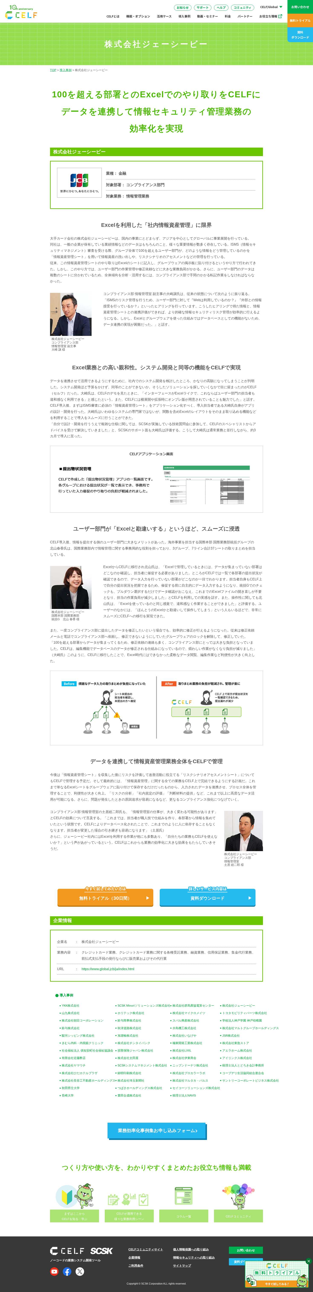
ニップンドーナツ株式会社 (190, 1065)
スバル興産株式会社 (185, 1020)
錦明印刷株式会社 (129, 1073)
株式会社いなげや (184, 1035)
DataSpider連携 (160, 3)
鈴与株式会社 (71, 1028)
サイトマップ (182, 1265)
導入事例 (184, 16)
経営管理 (200, 4)
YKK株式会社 (70, 1005)
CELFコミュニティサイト (145, 1249)
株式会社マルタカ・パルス (190, 1080)
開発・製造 (175, 4)
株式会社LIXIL (181, 1050)
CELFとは (112, 16)
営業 (86, 4)
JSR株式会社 (231, 1035)
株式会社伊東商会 (184, 1058)
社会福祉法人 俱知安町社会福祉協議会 (87, 1050)
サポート (203, 7)
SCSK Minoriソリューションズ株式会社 (144, 1005)
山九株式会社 (71, 1013)
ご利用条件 (135, 1265)
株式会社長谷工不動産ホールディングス (88, 1080)
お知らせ (183, 7)
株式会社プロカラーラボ (188, 1073)
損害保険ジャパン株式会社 (135, 1050)
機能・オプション (138, 16)
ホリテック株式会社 (131, 1013)
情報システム (146, 4)
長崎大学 (68, 1095)
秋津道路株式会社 (129, 1028)
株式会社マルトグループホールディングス (250, 1028)
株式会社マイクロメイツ (188, 1013)
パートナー (245, 16)
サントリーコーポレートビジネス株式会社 (250, 1080)
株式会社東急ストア (235, 1043)
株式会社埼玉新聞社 (131, 1080)
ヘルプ (221, 7)
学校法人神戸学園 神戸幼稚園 (242, 1020)
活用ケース (164, 16)
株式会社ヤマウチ (74, 1065)
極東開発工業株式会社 (187, 1043)
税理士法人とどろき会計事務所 (243, 1065)
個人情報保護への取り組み (191, 1249)
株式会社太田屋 (128, 1058)
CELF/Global (269, 7)
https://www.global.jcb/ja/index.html (108, 969)
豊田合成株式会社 (129, 1095)
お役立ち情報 (268, 16)
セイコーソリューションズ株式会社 (196, 1088)
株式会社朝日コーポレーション (82, 1020)
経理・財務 (64, 4)
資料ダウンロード (300, 34)
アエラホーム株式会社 (237, 1050)
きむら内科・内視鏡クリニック (82, 1043)
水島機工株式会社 (184, 1028)
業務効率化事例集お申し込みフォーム (156, 1130)
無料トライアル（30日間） (105, 898)
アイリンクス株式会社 (237, 1058)
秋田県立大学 (71, 1088)
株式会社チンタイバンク (134, 1043)
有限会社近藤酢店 (74, 1058)
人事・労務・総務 (113, 4)
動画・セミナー (207, 16)
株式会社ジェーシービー (238, 1005)
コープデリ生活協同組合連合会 (243, 1073)
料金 (228, 16)
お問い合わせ (300, 7)
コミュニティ (242, 7)
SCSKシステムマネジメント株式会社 (142, 1065)
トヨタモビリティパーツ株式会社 (244, 1013)
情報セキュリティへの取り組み (194, 1257)
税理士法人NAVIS (184, 1095)
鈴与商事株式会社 (129, 1020)
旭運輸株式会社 (128, 1035)
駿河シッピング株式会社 (78, 1035)
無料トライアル (300, 20)
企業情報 (134, 1257)
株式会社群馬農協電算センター (193, 1005)
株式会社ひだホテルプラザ (80, 1073)
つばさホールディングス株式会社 (140, 1088)
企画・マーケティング (234, 4)
